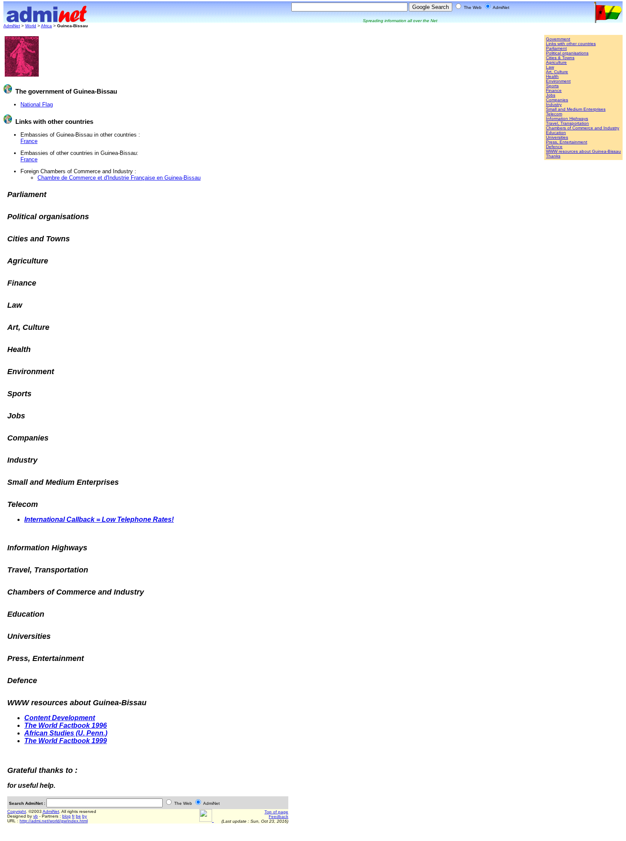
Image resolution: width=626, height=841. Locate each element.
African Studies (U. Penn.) (65, 733)
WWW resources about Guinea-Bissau (583, 151)
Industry (554, 104)
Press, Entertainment (566, 142)
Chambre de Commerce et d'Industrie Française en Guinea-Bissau (119, 177)
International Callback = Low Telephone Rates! (99, 519)
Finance (554, 90)
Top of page (276, 812)
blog (66, 816)
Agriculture (556, 62)
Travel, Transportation (567, 123)
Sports (552, 85)
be (78, 816)
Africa (46, 25)
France (28, 141)
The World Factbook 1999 (65, 740)
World (30, 25)
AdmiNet (11, 25)
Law (550, 67)
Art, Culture (557, 71)
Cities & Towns (560, 57)
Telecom (554, 114)
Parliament (556, 48)
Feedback (278, 816)
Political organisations (567, 53)
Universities (557, 137)
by (84, 816)
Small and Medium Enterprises (576, 109)
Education (556, 132)
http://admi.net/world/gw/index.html (54, 820)
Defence (554, 146)
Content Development (59, 717)
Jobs (550, 95)
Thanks (553, 156)
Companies (557, 99)
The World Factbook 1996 (65, 725)
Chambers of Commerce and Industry (582, 128)
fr (73, 816)
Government (558, 39)
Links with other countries (571, 43)
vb (35, 816)
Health (552, 76)
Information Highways (567, 118)
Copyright (16, 811)
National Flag (36, 104)
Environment (558, 81)
